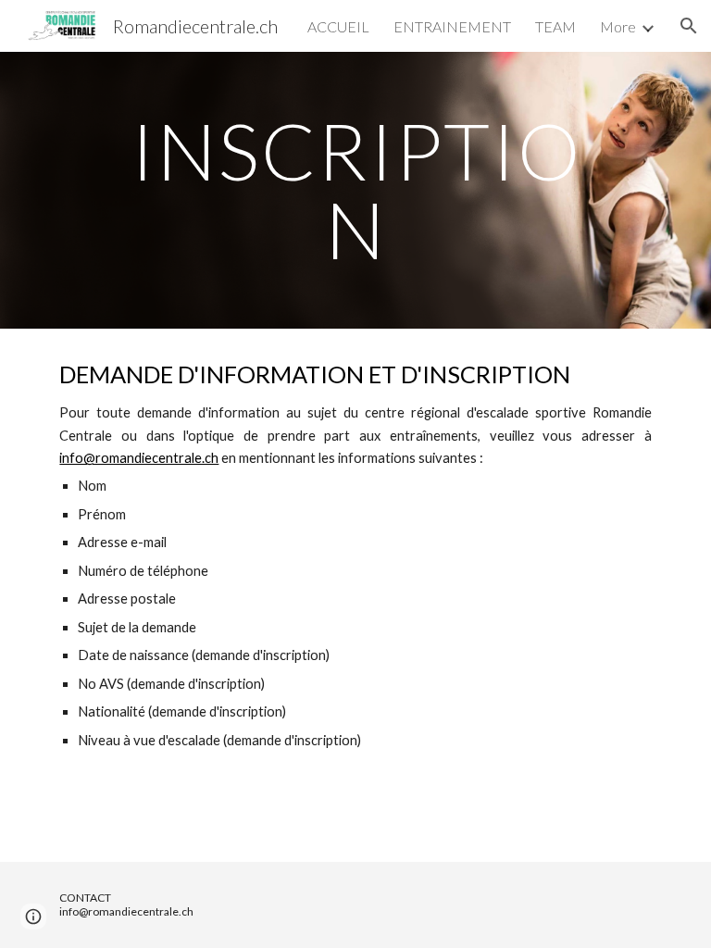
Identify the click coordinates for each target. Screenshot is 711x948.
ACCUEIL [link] (338, 26)
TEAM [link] (555, 26)
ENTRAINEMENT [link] (452, 26)
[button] (689, 26)
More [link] (618, 26)
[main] (355, 190)
